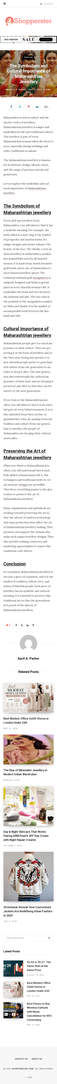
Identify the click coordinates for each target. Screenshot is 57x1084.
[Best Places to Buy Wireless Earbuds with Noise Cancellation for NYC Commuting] (15, 1014)
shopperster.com (23, 1069)
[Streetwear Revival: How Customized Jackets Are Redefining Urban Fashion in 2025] (28, 876)
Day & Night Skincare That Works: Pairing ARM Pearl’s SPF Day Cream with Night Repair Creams (25, 835)
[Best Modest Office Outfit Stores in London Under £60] (28, 698)
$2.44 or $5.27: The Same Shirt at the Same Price (39, 966)
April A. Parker (18, 90)
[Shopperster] (28, 21)
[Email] (46, 106)
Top (29, 1077)
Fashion (28, 57)
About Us (37, 1059)
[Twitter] (20, 106)
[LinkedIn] (37, 106)
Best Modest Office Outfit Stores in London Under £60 (39, 987)
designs (23, 484)
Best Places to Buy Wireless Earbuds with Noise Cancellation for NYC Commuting (39, 1011)
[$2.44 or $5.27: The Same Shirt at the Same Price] (15, 968)
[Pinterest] (28, 106)
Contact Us (21, 1059)
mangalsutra (40, 277)
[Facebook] (11, 106)
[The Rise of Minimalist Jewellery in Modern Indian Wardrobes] (28, 749)
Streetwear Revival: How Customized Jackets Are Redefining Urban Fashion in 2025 (27, 911)
